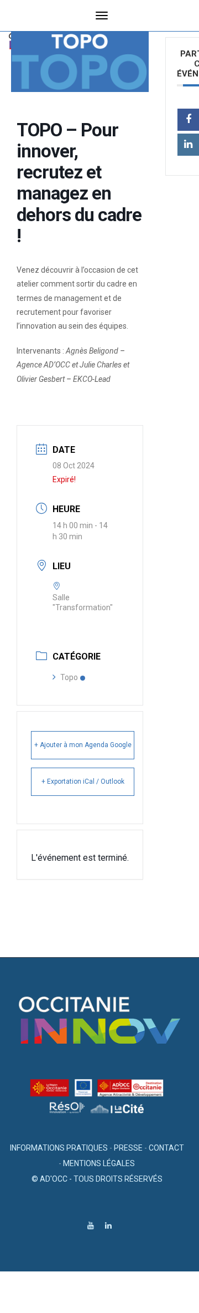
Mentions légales (99, 1163)
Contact (166, 1147)
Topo (69, 677)
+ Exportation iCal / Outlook (82, 781)
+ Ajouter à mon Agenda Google (83, 745)
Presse (128, 1147)
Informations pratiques (59, 1147)
